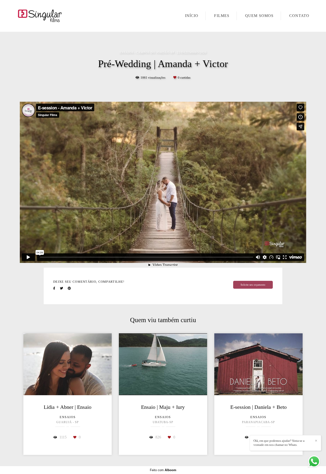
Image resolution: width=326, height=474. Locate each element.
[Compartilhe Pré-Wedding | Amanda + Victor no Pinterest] (69, 288)
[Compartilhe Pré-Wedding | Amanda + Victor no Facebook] (54, 288)
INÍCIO (192, 16)
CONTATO (299, 16)
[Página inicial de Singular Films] (50, 16)
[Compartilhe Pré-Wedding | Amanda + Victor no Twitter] (61, 288)
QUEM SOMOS (259, 16)
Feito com (163, 470)
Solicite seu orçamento (253, 284)
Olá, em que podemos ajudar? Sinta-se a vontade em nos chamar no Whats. (279, 443)
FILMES (221, 16)
